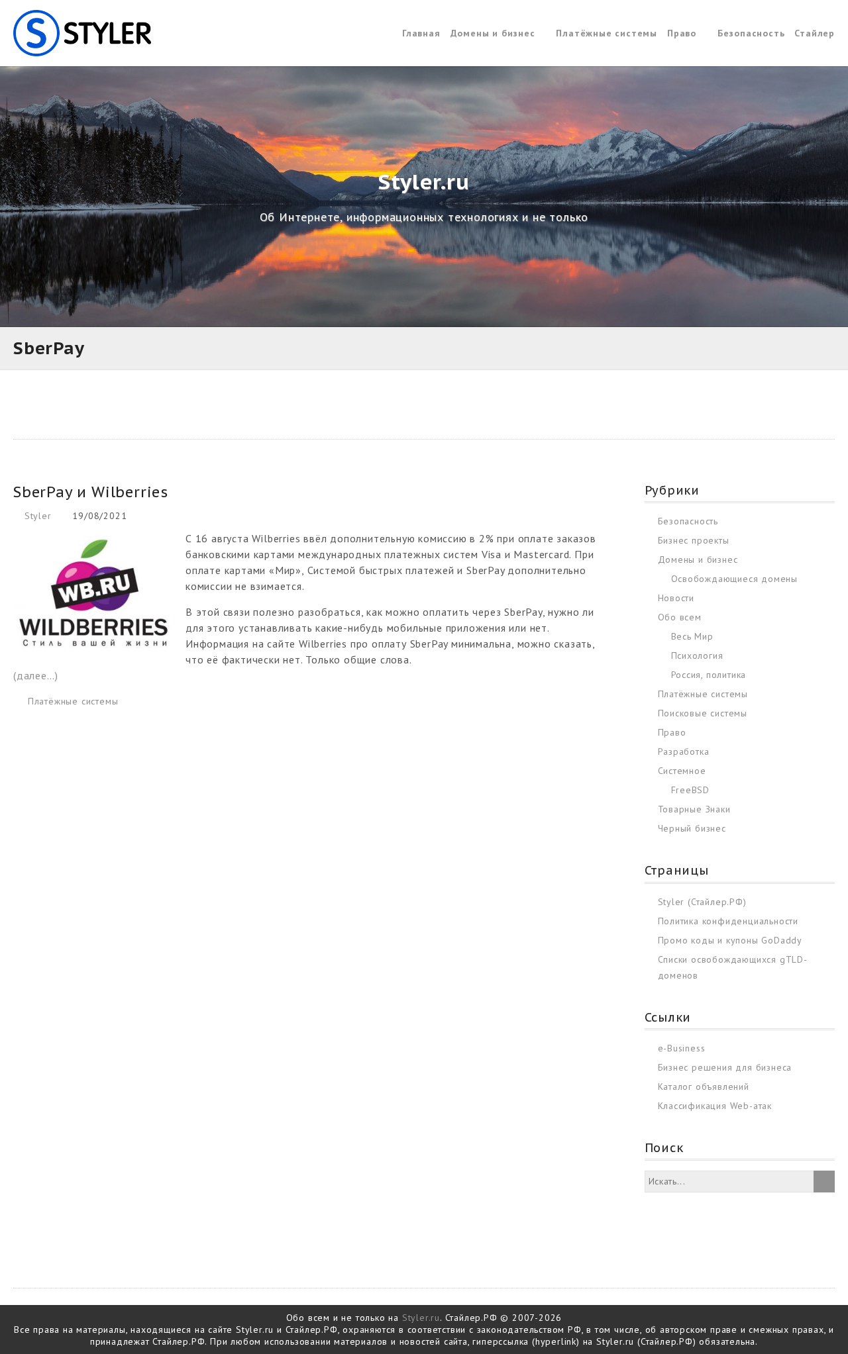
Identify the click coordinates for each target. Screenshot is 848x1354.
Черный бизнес (692, 828)
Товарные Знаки (694, 809)
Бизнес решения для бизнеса (725, 1067)
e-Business (682, 1048)
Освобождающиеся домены (734, 579)
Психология (697, 655)
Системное (682, 771)
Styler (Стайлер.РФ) (702, 902)
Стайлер (814, 33)
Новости (676, 598)
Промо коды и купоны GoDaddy (730, 940)
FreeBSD (690, 790)
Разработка (684, 751)
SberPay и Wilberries (90, 492)
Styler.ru (421, 1318)
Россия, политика (709, 675)
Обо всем (680, 617)
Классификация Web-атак (715, 1106)
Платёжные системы (606, 33)
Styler (38, 516)
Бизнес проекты (693, 540)
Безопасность (751, 33)
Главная (421, 33)
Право (681, 33)
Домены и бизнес (492, 33)
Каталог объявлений (703, 1086)
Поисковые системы (703, 713)
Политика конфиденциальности (728, 921)
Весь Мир (692, 636)
